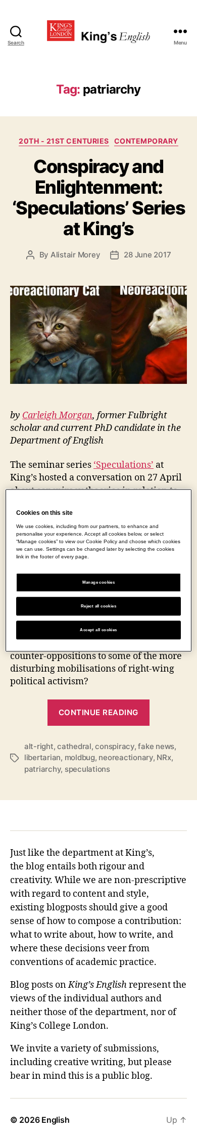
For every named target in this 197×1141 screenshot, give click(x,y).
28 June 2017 (147, 254)
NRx (164, 757)
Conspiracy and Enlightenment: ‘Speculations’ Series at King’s (98, 197)
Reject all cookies (98, 606)
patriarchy (42, 769)
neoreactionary (125, 757)
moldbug (80, 757)
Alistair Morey (75, 254)
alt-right (39, 746)
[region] (98, 570)
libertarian (42, 757)
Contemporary (146, 141)
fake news (156, 746)
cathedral (74, 746)
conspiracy (114, 746)
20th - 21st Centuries (64, 141)
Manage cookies (98, 582)
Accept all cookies (98, 630)
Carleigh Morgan (57, 415)
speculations (87, 769)
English (55, 1120)
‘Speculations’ (123, 465)
